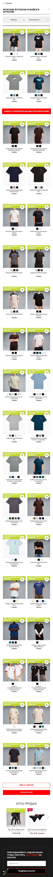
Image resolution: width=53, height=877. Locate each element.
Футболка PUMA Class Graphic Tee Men (14, 232)
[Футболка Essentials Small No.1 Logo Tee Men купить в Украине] (14, 380)
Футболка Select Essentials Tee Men (38, 563)
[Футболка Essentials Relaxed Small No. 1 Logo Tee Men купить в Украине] (38, 422)
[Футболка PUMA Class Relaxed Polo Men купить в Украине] (38, 298)
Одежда (9, 3)
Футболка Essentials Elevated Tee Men (38, 356)
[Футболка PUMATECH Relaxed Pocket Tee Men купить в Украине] (14, 546)
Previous (32, 353)
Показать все (26, 792)
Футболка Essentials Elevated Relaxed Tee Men (14, 190)
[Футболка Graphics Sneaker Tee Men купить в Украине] (14, 40)
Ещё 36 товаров (26, 785)
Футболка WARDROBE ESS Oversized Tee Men (14, 645)
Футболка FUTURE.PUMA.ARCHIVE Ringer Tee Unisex (14, 688)
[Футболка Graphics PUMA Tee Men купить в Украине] (38, 40)
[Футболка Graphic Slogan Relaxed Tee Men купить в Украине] (38, 629)
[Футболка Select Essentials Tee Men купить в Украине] (38, 546)
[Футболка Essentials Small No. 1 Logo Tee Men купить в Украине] (38, 463)
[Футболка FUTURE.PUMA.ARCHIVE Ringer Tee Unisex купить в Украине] (14, 670)
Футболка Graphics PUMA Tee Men (38, 57)
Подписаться (26, 871)
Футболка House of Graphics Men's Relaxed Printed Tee (14, 729)
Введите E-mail (13, 863)
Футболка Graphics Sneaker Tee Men (14, 57)
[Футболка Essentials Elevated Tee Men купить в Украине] (38, 339)
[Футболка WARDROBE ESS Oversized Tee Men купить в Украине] (14, 629)
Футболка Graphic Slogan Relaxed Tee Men (39, 645)
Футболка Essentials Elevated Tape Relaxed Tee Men (14, 149)
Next (45, 353)
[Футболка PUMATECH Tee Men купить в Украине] (14, 256)
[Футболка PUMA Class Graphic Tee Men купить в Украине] (14, 215)
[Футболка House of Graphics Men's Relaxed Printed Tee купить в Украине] (14, 713)
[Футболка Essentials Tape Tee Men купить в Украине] (14, 422)
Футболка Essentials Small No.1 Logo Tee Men (14, 397)
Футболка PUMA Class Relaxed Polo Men (38, 314)
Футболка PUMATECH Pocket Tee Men (39, 190)
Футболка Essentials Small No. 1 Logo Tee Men (38, 480)
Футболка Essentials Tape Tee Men (14, 438)
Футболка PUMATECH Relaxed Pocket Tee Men (14, 563)
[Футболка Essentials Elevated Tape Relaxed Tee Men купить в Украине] (14, 132)
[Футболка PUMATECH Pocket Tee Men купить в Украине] (38, 174)
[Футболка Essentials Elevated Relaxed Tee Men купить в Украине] (14, 174)
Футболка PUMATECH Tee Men (14, 272)
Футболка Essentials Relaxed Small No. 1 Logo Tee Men (39, 438)
